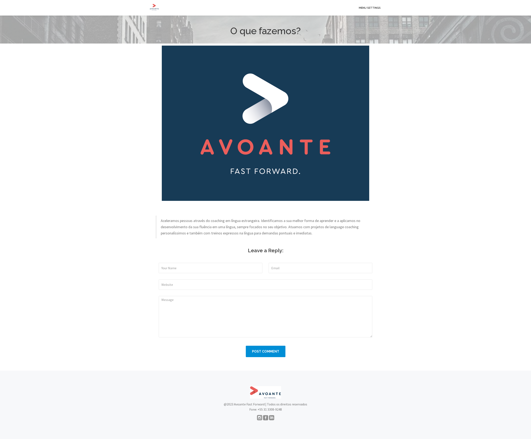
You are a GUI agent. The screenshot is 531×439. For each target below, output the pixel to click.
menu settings (370, 7)
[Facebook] (265, 418)
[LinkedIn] (271, 418)
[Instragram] (259, 418)
